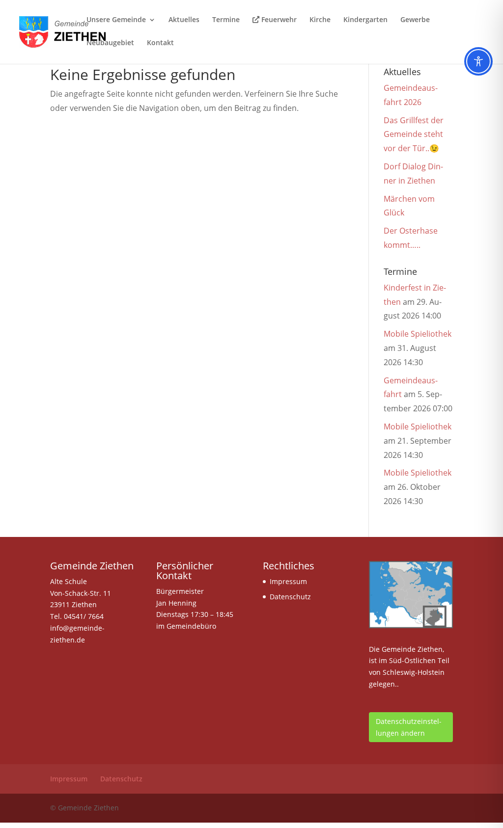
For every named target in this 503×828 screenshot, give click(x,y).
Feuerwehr (278, 20)
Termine (226, 20)
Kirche (320, 20)
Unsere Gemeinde (116, 20)
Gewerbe (415, 20)
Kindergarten (365, 20)
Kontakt (160, 43)
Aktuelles (183, 20)
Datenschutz (290, 596)
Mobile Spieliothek (417, 333)
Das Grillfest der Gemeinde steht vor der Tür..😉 (414, 134)
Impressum (288, 581)
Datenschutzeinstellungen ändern (409, 727)
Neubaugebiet (110, 43)
